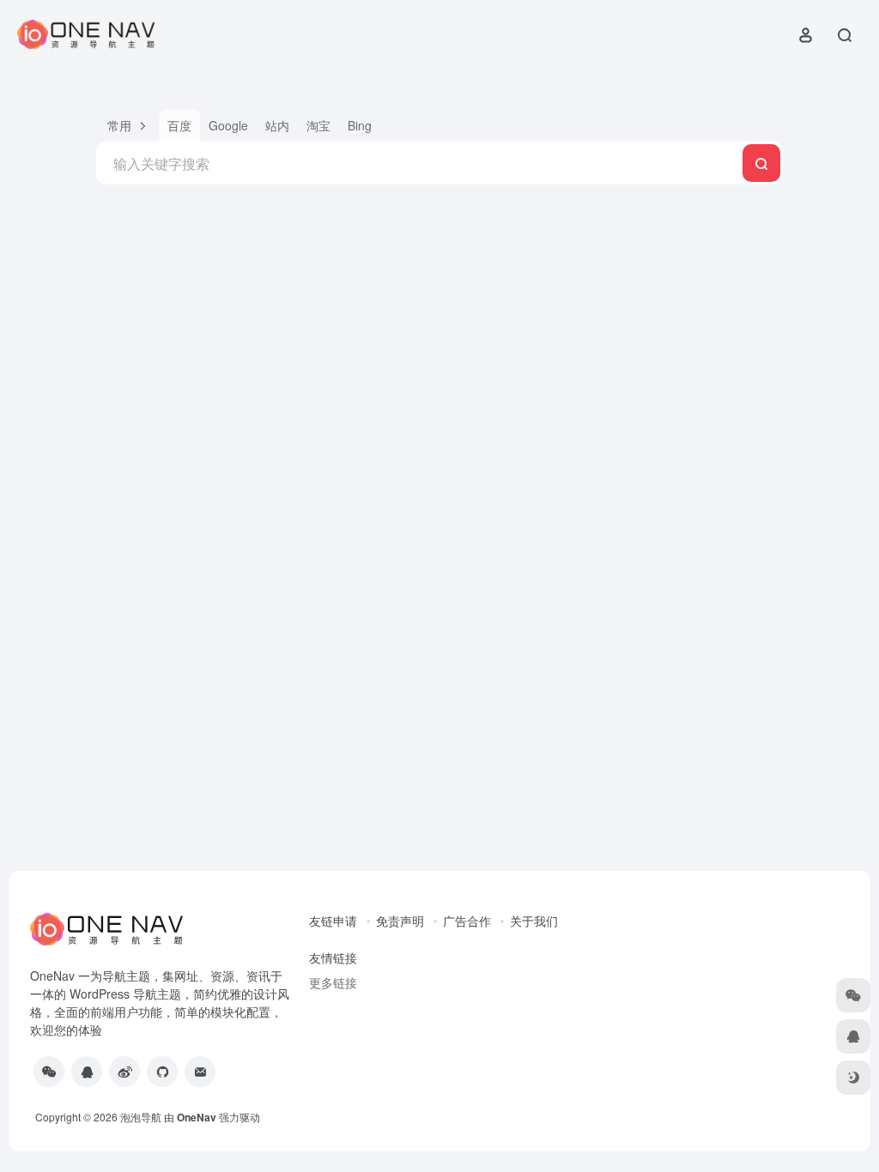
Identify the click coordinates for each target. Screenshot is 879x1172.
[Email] (200, 1071)
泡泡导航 (140, 1116)
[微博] (124, 1071)
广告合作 (467, 920)
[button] (127, 126)
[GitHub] (162, 1071)
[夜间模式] (853, 1077)
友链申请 (333, 920)
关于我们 (534, 920)
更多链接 (333, 982)
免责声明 (400, 920)
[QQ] (86, 1071)
